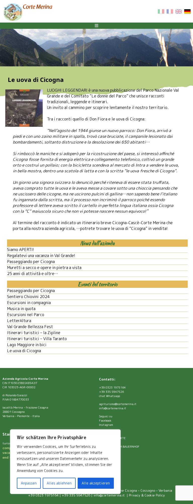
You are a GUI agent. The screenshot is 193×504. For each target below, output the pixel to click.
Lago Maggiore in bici (26, 344)
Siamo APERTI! (20, 249)
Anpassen (29, 483)
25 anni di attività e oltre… (32, 273)
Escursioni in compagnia (29, 302)
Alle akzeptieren (96, 483)
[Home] (28, 13)
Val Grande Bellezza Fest (30, 326)
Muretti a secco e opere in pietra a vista (44, 267)
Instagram (106, 425)
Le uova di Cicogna (24, 350)
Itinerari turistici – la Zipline (33, 332)
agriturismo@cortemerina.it (117, 404)
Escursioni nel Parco (25, 314)
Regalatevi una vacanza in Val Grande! (41, 255)
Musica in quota (21, 308)
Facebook (105, 421)
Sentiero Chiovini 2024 (28, 296)
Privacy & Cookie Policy (147, 495)
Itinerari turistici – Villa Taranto (37, 338)
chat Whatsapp (109, 396)
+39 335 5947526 (111, 392)
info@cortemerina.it (112, 408)
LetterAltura (19, 320)
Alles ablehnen (59, 483)
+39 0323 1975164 (112, 388)
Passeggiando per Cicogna (31, 261)
